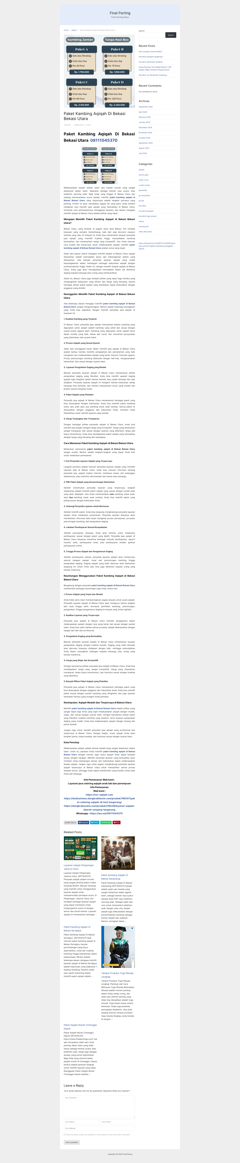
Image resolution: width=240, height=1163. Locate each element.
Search (141, 31)
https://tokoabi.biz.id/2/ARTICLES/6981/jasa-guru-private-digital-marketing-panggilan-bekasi (157, 246)
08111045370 (104, 140)
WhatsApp (106, 822)
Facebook (84, 822)
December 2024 (145, 127)
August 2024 (144, 148)
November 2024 (145, 132)
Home (66, 30)
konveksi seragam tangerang (151, 57)
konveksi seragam (146, 211)
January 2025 (144, 122)
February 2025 (145, 117)
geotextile (143, 190)
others (141, 221)
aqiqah (74, 30)
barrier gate (143, 175)
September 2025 (146, 107)
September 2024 (146, 143)
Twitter (95, 822)
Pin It (117, 822)
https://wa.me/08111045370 (106, 813)
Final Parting (120, 13)
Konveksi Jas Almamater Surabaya (153, 75)
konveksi (142, 206)
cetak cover (143, 180)
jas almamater (144, 195)
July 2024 (143, 153)
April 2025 (143, 112)
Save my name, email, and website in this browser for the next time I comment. (98, 1135)
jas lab (141, 201)
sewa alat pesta (145, 232)
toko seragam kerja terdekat (150, 51)
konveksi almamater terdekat (151, 62)
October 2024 (144, 138)
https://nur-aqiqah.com (99, 794)
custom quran (144, 185)
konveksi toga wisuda (147, 216)
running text (144, 226)
